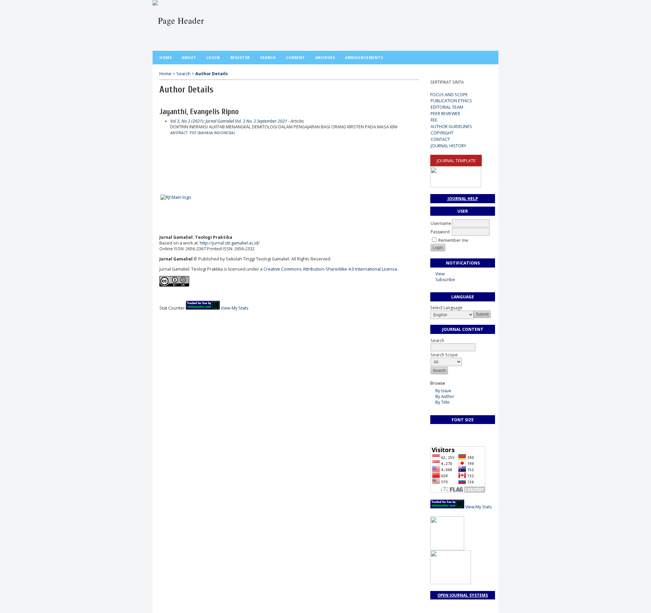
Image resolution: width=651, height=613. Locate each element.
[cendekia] (159, 157)
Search (437, 340)
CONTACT (440, 139)
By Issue (443, 391)
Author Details (211, 74)
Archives (325, 57)
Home (165, 57)
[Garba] (160, 157)
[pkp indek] (161, 167)
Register (240, 57)
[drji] (159, 167)
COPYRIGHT (442, 133)
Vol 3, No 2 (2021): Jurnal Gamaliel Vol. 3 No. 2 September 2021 (228, 121)
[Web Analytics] (447, 507)
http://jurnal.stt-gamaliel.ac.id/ (230, 243)
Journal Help (463, 199)
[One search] (162, 157)
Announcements (364, 57)
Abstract (179, 132)
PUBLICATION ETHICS (451, 101)
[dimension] (160, 177)
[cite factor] (160, 167)
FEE (434, 120)
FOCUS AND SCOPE (449, 95)
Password (440, 232)
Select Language (446, 308)
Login (213, 57)
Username (441, 223)
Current (295, 57)
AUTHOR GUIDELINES (451, 126)
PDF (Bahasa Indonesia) (212, 132)
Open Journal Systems (462, 595)
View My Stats (478, 507)
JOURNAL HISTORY (448, 146)
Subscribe (445, 279)
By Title (442, 402)
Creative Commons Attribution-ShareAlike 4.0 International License (330, 269)
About (189, 57)
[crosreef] (159, 177)
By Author (444, 396)
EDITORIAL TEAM (447, 107)
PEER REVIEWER (445, 114)
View (440, 274)
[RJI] (175, 197)
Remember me (453, 240)
